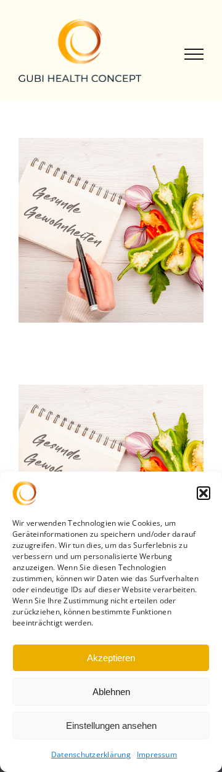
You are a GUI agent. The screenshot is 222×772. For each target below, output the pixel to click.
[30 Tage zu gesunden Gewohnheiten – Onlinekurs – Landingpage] (111, 146)
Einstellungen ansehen (111, 725)
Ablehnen (111, 691)
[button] (203, 493)
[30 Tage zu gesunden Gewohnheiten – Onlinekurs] (111, 393)
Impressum (157, 754)
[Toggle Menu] (194, 54)
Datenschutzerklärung (91, 754)
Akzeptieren (111, 658)
